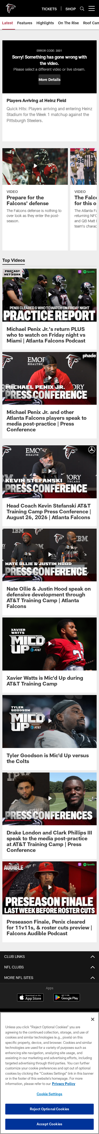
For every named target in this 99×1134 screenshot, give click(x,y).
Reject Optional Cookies (49, 1109)
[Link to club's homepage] (10, 6)
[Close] (92, 1019)
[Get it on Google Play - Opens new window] (67, 999)
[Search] (82, 8)
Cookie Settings (50, 1094)
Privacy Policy (63, 1084)
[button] (49, 79)
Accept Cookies (49, 1124)
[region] (49, 1073)
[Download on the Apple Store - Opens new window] (30, 997)
